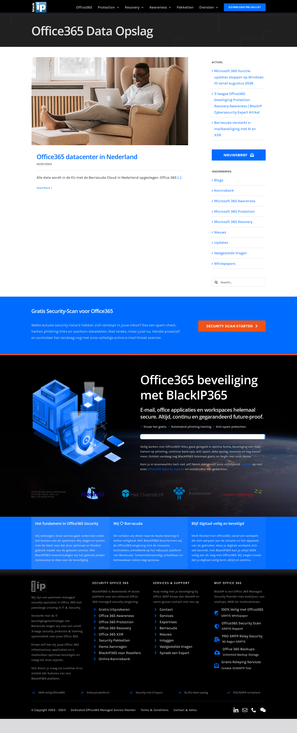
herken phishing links (49, 331)
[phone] (253, 710)
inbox (134, 325)
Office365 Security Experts (165, 469)
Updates (221, 242)
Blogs (218, 180)
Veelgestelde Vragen (230, 253)
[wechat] (263, 710)
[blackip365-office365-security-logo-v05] (38, 582)
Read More (43, 188)
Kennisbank (224, 190)
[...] (179, 177)
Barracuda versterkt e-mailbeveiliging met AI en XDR (235, 128)
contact (246, 464)
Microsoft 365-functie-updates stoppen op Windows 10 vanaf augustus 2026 (238, 77)
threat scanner (149, 337)
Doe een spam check (159, 325)
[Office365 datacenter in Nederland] (110, 101)
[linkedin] (236, 710)
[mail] (244, 710)
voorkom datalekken (90, 331)
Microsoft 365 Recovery (233, 221)
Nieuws (220, 232)
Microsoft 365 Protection (234, 211)
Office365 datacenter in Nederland (87, 156)
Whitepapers (224, 263)
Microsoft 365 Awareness (234, 201)
